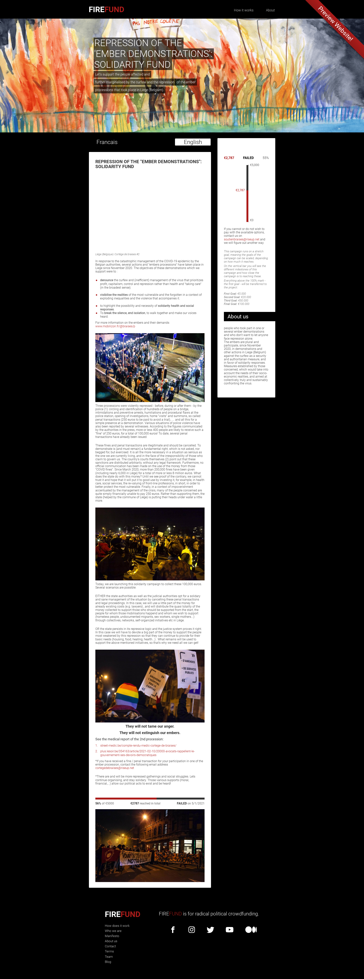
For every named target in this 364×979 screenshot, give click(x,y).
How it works (243, 10)
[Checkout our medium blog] (251, 930)
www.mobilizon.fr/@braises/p (115, 326)
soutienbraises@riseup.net (241, 239)
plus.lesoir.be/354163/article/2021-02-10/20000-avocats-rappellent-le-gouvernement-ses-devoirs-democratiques (147, 753)
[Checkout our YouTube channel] (229, 930)
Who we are (113, 931)
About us (111, 941)
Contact (110, 946)
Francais (107, 142)
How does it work (117, 926)
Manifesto (112, 936)
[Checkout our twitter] (210, 930)
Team (109, 957)
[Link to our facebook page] (173, 930)
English (193, 142)
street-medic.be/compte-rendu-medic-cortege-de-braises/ (138, 745)
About (270, 10)
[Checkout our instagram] (191, 930)
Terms (109, 951)
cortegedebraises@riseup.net (114, 768)
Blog (108, 962)
